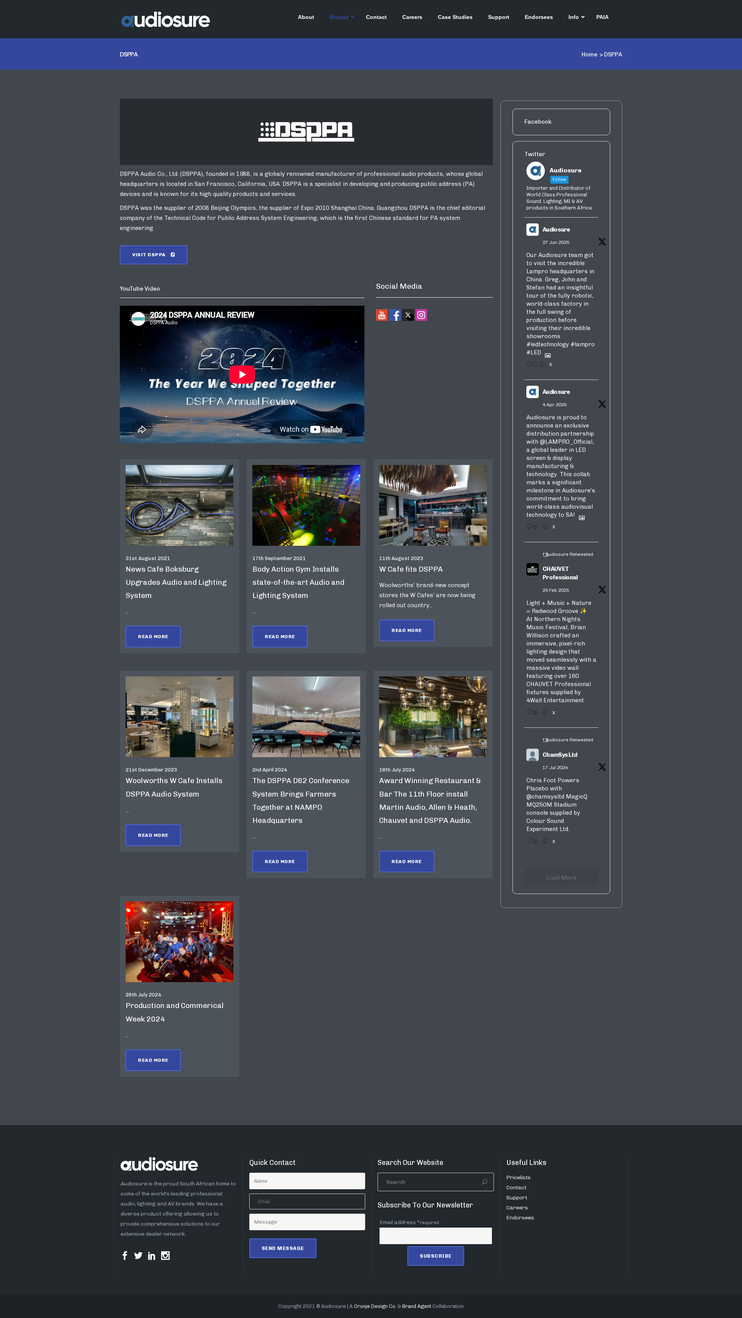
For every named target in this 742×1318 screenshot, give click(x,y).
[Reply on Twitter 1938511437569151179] (527, 367)
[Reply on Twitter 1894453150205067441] (527, 715)
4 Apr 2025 (555, 404)
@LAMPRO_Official (566, 441)
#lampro (582, 344)
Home (589, 54)
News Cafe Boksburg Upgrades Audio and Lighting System (176, 582)
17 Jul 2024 (555, 767)
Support (516, 1197)
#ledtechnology (547, 344)
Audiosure (556, 229)
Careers (517, 1207)
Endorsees (520, 1217)
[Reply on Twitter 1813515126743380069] (527, 843)
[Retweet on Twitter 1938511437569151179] (533, 367)
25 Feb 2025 (556, 590)
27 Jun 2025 (556, 242)
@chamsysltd (545, 796)
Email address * (409, 1222)
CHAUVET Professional (560, 573)
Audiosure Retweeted (569, 554)
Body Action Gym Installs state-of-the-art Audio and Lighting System (298, 582)
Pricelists (518, 1177)
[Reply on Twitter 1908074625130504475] (527, 529)
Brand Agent (416, 1306)
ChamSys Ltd (560, 754)
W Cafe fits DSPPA (411, 569)
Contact (516, 1187)
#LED (533, 352)
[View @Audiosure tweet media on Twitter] (545, 352)
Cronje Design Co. (375, 1306)
